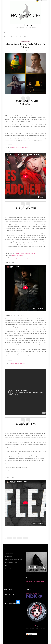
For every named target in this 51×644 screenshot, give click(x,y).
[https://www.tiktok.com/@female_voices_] (13, 594)
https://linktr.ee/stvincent (16, 474)
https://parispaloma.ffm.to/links (18, 363)
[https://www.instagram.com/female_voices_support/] (9, 594)
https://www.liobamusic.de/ (17, 255)
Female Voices (25, 25)
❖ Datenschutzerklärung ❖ (10, 571)
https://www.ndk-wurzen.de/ (32, 593)
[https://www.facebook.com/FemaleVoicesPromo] (6, 594)
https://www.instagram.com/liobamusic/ (19, 257)
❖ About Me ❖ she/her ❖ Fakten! (11, 562)
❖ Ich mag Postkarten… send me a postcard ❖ (13, 559)
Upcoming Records (8, 556)
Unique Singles (25, 41)
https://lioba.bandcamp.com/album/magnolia (25, 253)
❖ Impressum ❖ (8, 568)
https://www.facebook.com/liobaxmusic (19, 258)
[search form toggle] (46, 33)
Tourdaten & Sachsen (9, 553)
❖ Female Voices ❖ (8, 565)
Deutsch (30, 634)
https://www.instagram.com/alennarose (19, 147)
